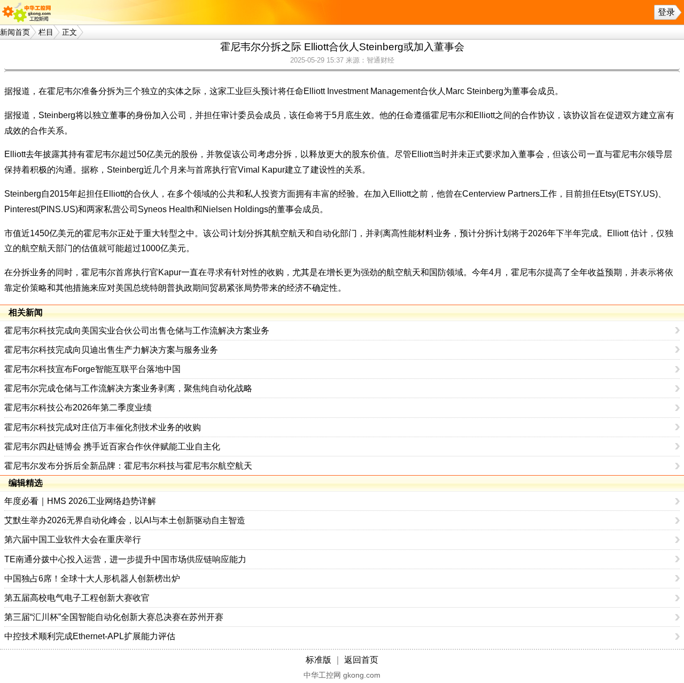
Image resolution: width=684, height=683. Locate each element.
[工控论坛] (29, 12)
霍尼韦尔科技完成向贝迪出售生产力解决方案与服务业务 (111, 349)
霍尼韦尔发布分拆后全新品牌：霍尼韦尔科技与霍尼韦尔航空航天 (128, 465)
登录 (666, 12)
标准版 (318, 659)
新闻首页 (15, 32)
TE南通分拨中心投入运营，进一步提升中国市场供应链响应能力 (125, 559)
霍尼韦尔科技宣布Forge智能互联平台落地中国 (92, 369)
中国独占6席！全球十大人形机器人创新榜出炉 (92, 578)
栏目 (45, 32)
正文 (69, 32)
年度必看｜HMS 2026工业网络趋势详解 (80, 501)
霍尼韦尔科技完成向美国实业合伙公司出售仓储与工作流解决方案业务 (136, 330)
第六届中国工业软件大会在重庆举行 (72, 539)
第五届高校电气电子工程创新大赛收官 (77, 597)
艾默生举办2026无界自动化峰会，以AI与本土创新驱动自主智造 (124, 520)
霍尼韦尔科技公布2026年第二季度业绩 (78, 407)
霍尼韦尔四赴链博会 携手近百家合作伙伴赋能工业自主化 (112, 446)
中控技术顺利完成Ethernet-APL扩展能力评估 (89, 636)
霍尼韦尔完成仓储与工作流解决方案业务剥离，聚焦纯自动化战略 (128, 388)
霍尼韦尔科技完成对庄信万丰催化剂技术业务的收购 (102, 427)
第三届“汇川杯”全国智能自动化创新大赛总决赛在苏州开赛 (113, 617)
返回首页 (361, 659)
